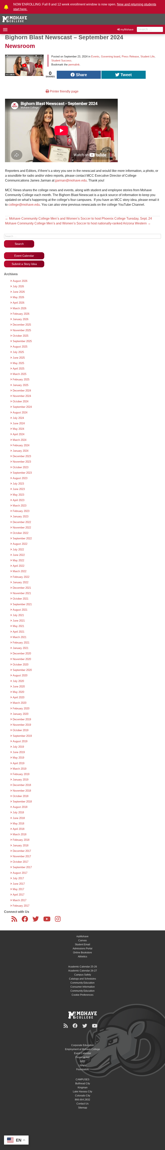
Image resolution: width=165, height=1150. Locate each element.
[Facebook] (26, 920)
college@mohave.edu (24, 204)
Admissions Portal (82, 948)
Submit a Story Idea (24, 264)
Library (82, 1065)
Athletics (82, 956)
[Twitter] (36, 920)
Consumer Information (82, 986)
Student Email (82, 944)
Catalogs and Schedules (82, 978)
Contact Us (82, 1103)
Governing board (110, 56)
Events (95, 56)
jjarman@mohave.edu (71, 180)
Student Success (61, 60)
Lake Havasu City (82, 1091)
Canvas (82, 940)
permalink (74, 64)
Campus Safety (82, 974)
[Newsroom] (15, 920)
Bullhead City (82, 1083)
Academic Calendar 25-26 (82, 966)
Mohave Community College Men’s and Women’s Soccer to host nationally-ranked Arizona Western (78, 223)
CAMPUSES (82, 1079)
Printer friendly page (63, 91)
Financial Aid (82, 1057)
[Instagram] (58, 920)
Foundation (82, 1069)
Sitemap (82, 1107)
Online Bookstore (82, 952)
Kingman (83, 1087)
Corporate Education (82, 1045)
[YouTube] (47, 920)
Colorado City (82, 1095)
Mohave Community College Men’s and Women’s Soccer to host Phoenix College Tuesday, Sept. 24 (78, 218)
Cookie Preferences (82, 994)
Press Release (130, 56)
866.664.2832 (82, 1099)
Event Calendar (24, 255)
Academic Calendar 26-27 (82, 970)
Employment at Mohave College (82, 1049)
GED (82, 1061)
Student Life (147, 56)
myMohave (127, 29)
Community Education (82, 982)
